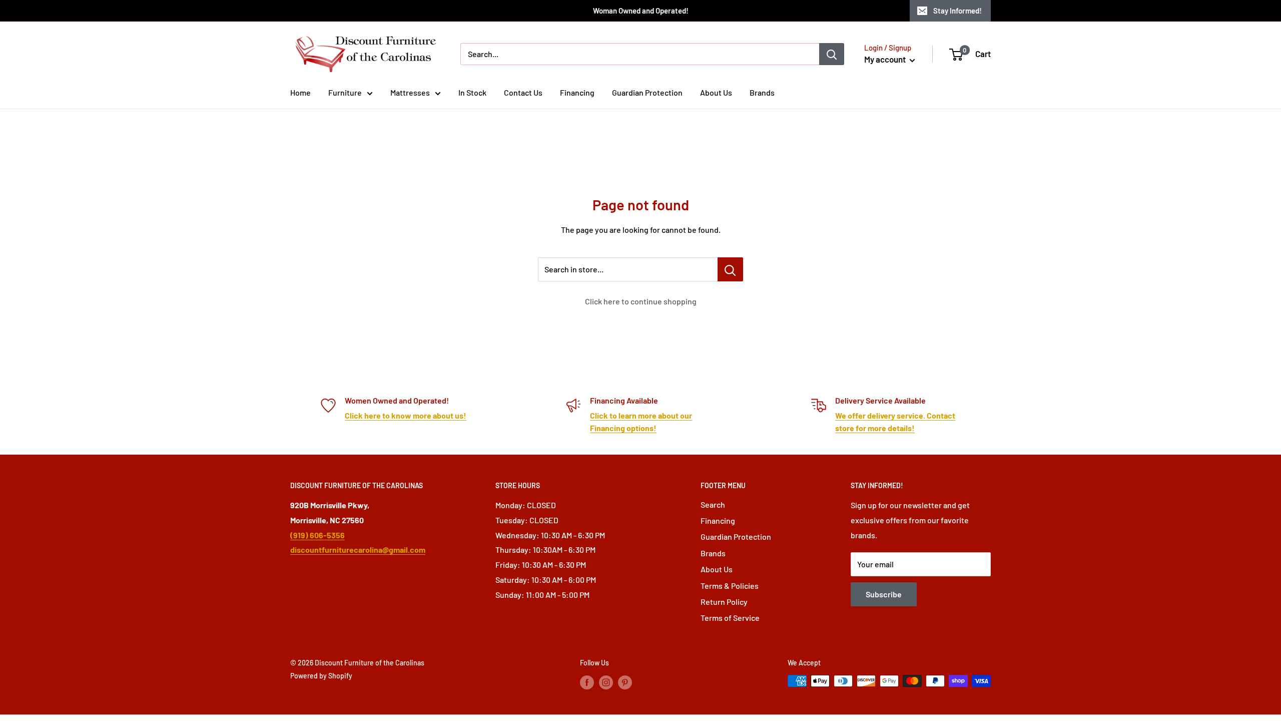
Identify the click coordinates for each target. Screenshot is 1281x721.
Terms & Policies (730, 585)
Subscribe (884, 594)
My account (885, 59)
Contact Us (523, 92)
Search (713, 504)
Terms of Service (730, 617)
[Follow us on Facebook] (587, 682)
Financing (577, 92)
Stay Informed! (957, 10)
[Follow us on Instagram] (606, 682)
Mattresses (410, 92)
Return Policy (724, 601)
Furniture (345, 92)
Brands (762, 92)
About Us (716, 92)
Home (300, 92)
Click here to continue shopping (641, 301)
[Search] (831, 54)
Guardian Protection (647, 92)
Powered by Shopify (321, 675)
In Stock (472, 92)
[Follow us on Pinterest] (625, 682)
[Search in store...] (730, 269)
